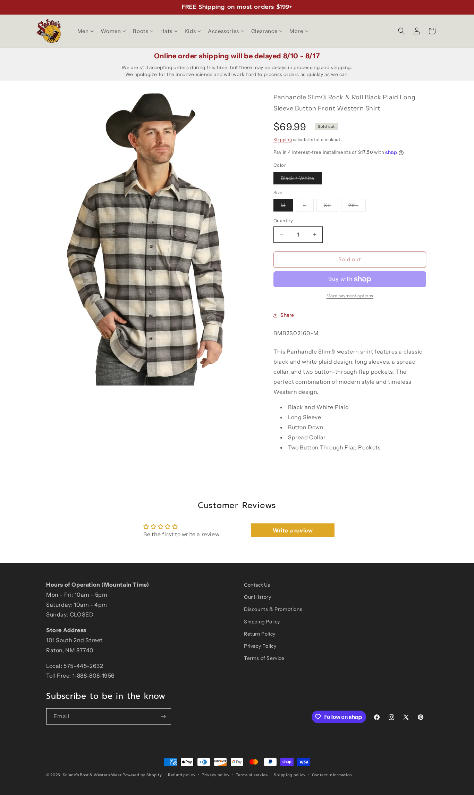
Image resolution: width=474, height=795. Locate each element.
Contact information (332, 774)
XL (331, 207)
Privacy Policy (260, 646)
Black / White (301, 179)
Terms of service (252, 774)
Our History (257, 597)
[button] (85, 31)
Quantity (283, 220)
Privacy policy (216, 774)
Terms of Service (264, 658)
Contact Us (257, 585)
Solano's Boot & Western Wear (92, 774)
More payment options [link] (350, 295)
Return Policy (260, 634)
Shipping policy (290, 774)
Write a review (293, 530)
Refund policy (181, 774)
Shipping (282, 139)
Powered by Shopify (142, 774)
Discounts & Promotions (273, 609)
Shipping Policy (262, 622)
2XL (357, 207)
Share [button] (287, 315)
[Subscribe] (163, 716)
